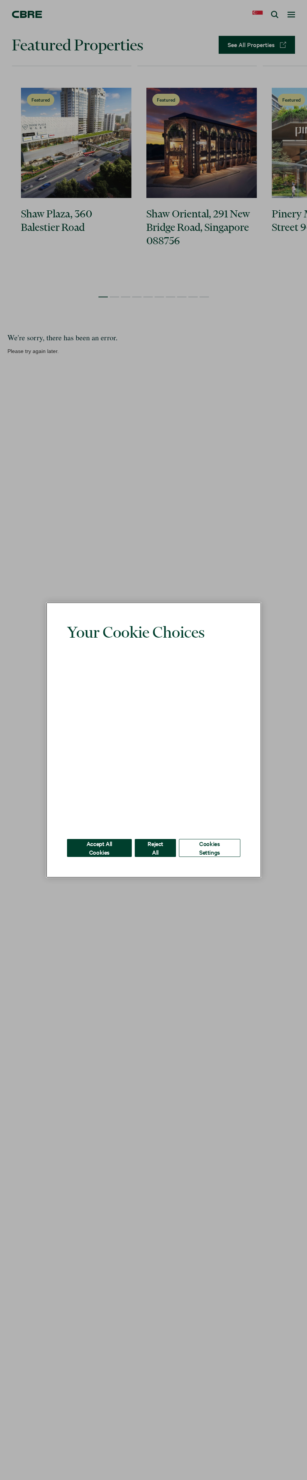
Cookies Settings (209, 836)
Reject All (155, 836)
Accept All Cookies (99, 836)
